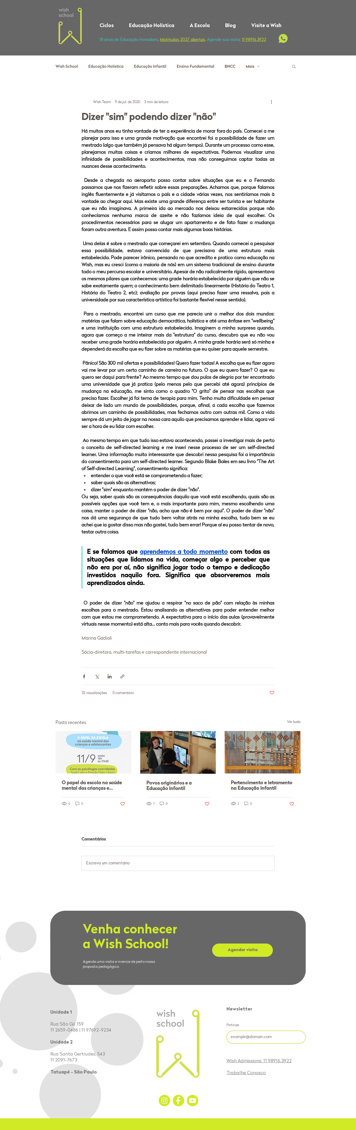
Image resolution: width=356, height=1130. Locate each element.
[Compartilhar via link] (122, 676)
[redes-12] (164, 1100)
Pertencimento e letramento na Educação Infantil (261, 785)
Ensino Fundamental (195, 66)
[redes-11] (178, 1100)
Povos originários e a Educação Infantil (169, 785)
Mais (250, 66)
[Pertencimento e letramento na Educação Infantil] (262, 752)
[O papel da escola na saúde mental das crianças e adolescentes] (93, 752)
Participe (232, 1025)
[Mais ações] (271, 101)
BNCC (230, 66)
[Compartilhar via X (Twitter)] (96, 676)
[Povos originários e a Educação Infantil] (178, 752)
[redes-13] (192, 1100)
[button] (110, 26)
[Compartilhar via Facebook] (84, 676)
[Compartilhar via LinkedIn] (109, 676)
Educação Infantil (150, 66)
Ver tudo (293, 721)
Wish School (67, 66)
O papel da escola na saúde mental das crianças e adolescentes (92, 785)
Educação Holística (106, 66)
